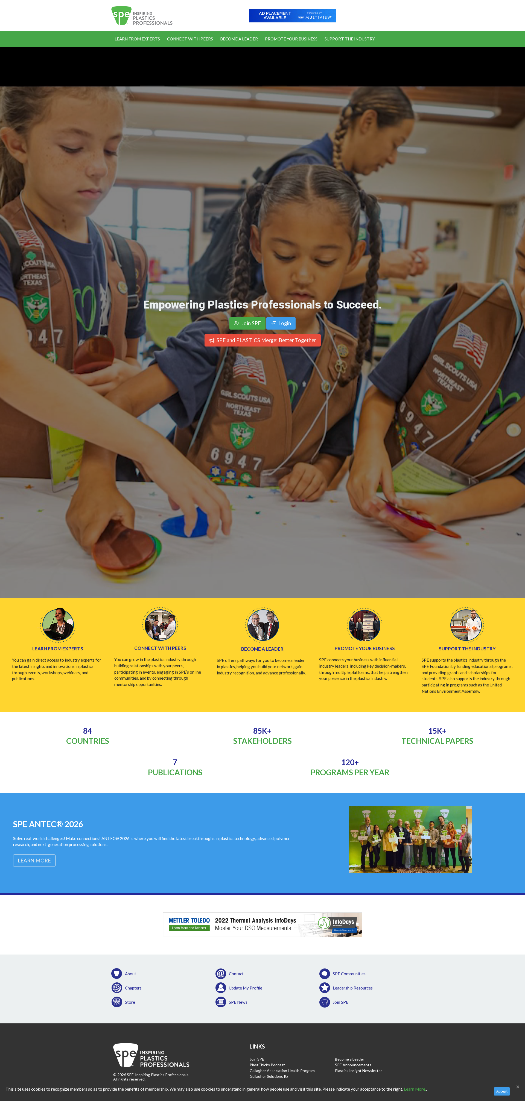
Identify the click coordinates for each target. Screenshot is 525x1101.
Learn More (34, 860)
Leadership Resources (353, 987)
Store (130, 1002)
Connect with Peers (160, 648)
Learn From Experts (137, 38)
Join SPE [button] (250, 323)
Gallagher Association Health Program (282, 1070)
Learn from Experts (57, 648)
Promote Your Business (291, 38)
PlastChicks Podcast (267, 1064)
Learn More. (415, 1089)
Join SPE (340, 1002)
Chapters (133, 987)
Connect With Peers (190, 38)
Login (284, 323)
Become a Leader (239, 38)
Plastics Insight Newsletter (358, 1070)
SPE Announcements (353, 1064)
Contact (236, 973)
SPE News (238, 1002)
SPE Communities (349, 973)
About (130, 973)
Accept (502, 1091)
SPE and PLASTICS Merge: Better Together (265, 340)
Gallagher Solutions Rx (269, 1076)
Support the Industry (350, 38)
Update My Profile (245, 987)
